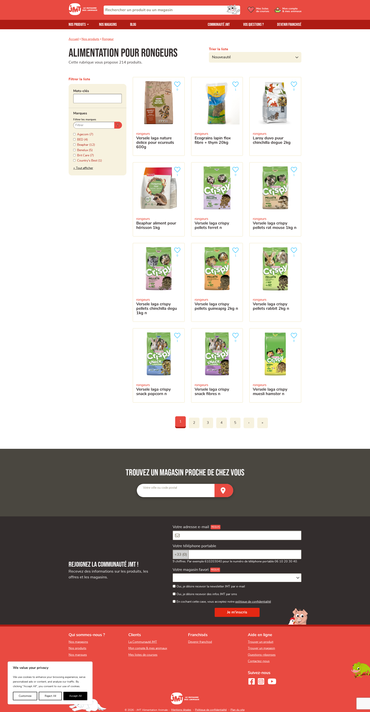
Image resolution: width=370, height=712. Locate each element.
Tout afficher (84, 168)
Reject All (50, 696)
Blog (133, 24)
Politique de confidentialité (211, 710)
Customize (25, 696)
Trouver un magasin (261, 648)
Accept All (75, 696)
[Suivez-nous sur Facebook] (251, 681)
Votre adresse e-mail (191, 527)
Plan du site (237, 710)
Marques (80, 113)
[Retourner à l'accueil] (83, 14)
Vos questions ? (253, 24)
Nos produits (77, 24)
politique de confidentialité (253, 601)
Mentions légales (181, 710)
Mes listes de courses (142, 654)
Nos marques (78, 654)
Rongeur (108, 39)
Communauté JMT (219, 24)
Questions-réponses (262, 654)
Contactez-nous (259, 661)
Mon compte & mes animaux (147, 648)
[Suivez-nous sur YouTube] (272, 681)
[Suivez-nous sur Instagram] (261, 681)
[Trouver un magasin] (223, 490)
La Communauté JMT (142, 641)
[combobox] (172, 10)
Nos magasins (108, 24)
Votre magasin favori (191, 570)
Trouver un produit (260, 641)
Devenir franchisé (289, 24)
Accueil (74, 39)
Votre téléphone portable (194, 546)
